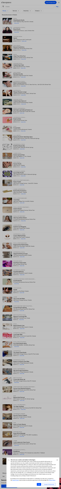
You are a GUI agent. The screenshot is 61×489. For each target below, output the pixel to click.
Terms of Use (15, 480)
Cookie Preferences (49, 484)
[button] (57, 460)
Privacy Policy (52, 480)
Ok (39, 484)
